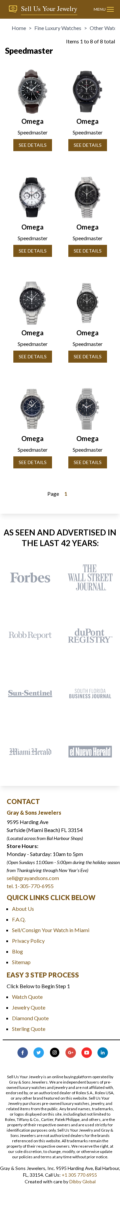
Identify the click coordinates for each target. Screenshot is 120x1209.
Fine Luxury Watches (57, 28)
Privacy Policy (28, 940)
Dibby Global (82, 1181)
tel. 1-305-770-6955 (30, 886)
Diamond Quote (30, 1018)
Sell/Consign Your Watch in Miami (50, 930)
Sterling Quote (28, 1029)
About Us (23, 908)
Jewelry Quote (28, 1007)
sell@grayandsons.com (33, 878)
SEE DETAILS (33, 145)
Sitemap (21, 962)
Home (19, 28)
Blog (17, 951)
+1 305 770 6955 (79, 1175)
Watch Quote (27, 996)
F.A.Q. (19, 919)
